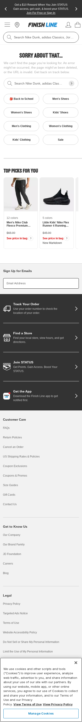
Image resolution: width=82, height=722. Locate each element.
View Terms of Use (27, 704)
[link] (43, 24)
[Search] (9, 37)
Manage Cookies (41, 713)
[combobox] (41, 37)
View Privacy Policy (58, 704)
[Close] (76, 663)
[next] (76, 9)
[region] (41, 690)
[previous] (5, 9)
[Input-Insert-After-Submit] (71, 83)
